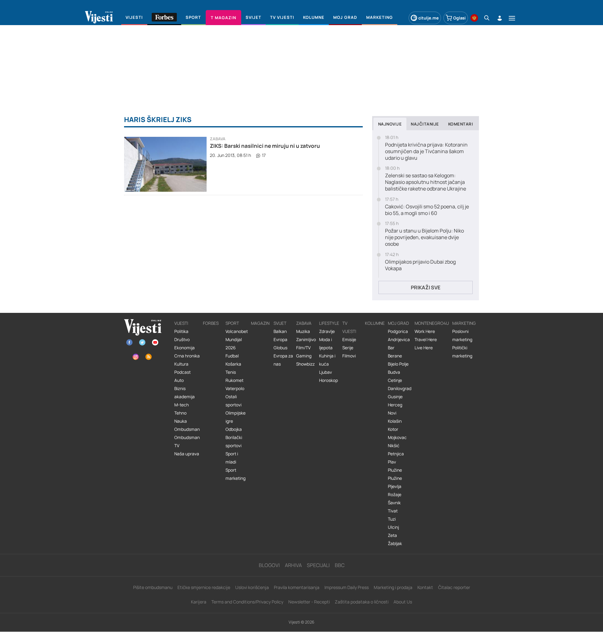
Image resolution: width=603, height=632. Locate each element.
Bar (391, 348)
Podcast (182, 372)
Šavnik (394, 503)
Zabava (217, 139)
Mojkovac (397, 437)
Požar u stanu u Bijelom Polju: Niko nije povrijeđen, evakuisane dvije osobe (424, 237)
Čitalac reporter (454, 587)
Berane (395, 356)
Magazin (260, 323)
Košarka (233, 364)
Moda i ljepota (326, 344)
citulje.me (428, 18)
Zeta (392, 535)
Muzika (303, 331)
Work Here (425, 331)
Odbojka (233, 429)
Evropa (280, 339)
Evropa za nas (283, 360)
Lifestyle (329, 323)
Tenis (230, 372)
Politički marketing (462, 352)
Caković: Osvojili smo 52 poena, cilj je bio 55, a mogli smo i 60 (427, 210)
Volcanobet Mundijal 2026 (236, 340)
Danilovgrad (399, 388)
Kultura (181, 364)
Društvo (182, 339)
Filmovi (349, 356)
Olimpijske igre (235, 417)
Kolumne (375, 323)
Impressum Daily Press (346, 587)
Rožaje (394, 494)
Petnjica (396, 454)
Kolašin (395, 421)
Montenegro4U (432, 323)
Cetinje (395, 380)
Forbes (211, 323)
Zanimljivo (306, 339)
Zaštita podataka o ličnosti (361, 602)
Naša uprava (186, 454)
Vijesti (181, 323)
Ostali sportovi (233, 401)
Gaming (304, 356)
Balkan (280, 331)
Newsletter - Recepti (309, 602)
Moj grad (398, 323)
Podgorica (398, 331)
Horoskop (328, 380)
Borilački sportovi (233, 441)
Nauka (180, 421)
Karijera (198, 602)
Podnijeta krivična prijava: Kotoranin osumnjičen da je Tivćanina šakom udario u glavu (426, 151)
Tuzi (392, 519)
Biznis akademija (184, 392)
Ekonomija (184, 348)
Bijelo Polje (398, 364)
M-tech (181, 405)
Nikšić (393, 445)
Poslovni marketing (462, 335)
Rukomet (234, 380)
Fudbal (232, 356)
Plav (392, 462)
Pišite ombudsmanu (152, 587)
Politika (181, 331)
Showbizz (305, 364)
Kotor (393, 429)
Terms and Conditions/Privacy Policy (247, 602)
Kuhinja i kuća (327, 360)
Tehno (180, 413)
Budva (394, 372)
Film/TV (303, 348)
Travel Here (426, 339)
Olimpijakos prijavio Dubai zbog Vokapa (420, 265)
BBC (340, 565)
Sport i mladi (231, 458)
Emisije (349, 339)
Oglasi (459, 18)
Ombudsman (187, 429)
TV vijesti (349, 327)
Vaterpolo (234, 388)
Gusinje (395, 396)
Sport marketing (235, 474)
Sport (232, 323)
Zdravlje (327, 331)
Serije (347, 348)
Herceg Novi (395, 409)
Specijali (318, 565)
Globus (280, 348)
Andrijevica (399, 339)
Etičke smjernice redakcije (203, 587)
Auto (179, 380)
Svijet (280, 323)
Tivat (393, 511)
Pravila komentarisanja (296, 587)
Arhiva (293, 565)
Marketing (464, 323)
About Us (403, 602)
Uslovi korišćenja (252, 587)
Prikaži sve (425, 287)
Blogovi (269, 565)
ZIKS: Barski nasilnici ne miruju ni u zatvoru (265, 145)
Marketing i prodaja (393, 587)
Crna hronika (187, 356)
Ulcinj (393, 527)
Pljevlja (394, 486)
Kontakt (425, 587)
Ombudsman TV (187, 441)
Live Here (424, 348)
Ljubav (325, 372)
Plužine (395, 470)
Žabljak (395, 543)
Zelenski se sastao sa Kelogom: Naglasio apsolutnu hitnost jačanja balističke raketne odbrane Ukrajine (425, 182)
